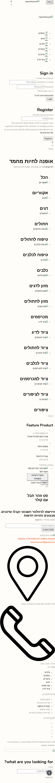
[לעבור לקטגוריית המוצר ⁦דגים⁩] (45, 198)
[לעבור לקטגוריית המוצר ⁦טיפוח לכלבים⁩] (41, 244)
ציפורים (41, 410)
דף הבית (49, 167)
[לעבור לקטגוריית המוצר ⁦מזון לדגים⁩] (43, 275)
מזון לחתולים (36, 301)
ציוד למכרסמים (34, 379)
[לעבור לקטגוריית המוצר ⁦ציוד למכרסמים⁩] (40, 368)
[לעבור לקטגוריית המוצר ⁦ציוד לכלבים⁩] (42, 353)
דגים (44, 208)
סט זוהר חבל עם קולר (37, 498)
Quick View (36, 482)
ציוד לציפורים (35, 394)
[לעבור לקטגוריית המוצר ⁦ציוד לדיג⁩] (43, 322)
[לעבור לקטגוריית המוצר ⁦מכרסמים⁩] (43, 306)
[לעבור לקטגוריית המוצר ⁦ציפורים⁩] (43, 399)
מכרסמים (39, 317)
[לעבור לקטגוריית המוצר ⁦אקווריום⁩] (43, 182)
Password (48, 86)
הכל (44, 177)
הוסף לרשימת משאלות (38, 477)
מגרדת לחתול (42, 456)
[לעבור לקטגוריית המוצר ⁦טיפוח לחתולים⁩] (40, 229)
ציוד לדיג (40, 332)
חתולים (41, 224)
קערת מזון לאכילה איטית (37, 436)
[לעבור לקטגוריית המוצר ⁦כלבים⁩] (44, 260)
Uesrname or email (44, 82)
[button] (7, 3)
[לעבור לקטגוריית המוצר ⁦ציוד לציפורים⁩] (41, 383)
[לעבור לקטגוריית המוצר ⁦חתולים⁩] (44, 213)
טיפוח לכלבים (35, 255)
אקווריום (40, 193)
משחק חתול (43, 446)
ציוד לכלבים (37, 363)
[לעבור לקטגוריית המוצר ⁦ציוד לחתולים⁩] (41, 337)
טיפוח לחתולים (34, 239)
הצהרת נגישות (43, 706)
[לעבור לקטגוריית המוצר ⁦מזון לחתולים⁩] (41, 291)
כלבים (42, 270)
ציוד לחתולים (36, 348)
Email (50, 118)
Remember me (44, 91)
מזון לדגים (38, 286)
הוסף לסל (44, 471)
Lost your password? (43, 95)
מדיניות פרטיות (46, 132)
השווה (44, 482)
